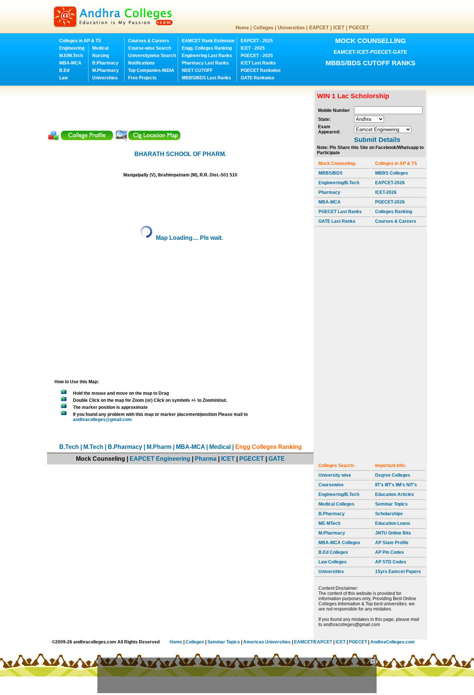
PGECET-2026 (390, 202)
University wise (334, 475)
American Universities (267, 642)
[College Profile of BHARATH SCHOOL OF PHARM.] (80, 139)
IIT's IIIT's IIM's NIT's (396, 484)
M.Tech (93, 447)
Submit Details (377, 139)
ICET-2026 (386, 192)
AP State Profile (391, 542)
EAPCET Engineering (160, 459)
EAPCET (319, 27)
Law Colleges (332, 562)
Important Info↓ (391, 465)
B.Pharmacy (105, 63)
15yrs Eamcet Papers (398, 571)
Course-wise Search (149, 48)
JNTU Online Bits (393, 533)
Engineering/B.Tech (338, 182)
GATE (276, 459)
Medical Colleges (336, 504)
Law (63, 77)
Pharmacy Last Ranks (205, 63)
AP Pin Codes (389, 552)
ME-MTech (329, 523)
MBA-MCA (70, 63)
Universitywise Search (152, 55)
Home (242, 27)
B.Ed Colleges (333, 552)
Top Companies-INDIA (151, 70)
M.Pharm (159, 447)
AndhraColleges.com (392, 642)
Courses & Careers (148, 40)
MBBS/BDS (330, 173)
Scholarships (389, 513)
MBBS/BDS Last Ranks (206, 77)
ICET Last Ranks (258, 63)
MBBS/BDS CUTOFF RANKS (370, 63)
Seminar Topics (391, 504)
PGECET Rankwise (261, 70)
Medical (100, 48)
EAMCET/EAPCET (313, 642)
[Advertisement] (182, 105)
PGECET (359, 27)
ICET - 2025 (253, 48)
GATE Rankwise (257, 77)
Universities (291, 27)
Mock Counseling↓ (337, 163)
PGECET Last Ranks (340, 211)
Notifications (141, 63)
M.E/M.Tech (71, 55)
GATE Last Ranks (337, 221)
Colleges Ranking (393, 211)
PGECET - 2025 (257, 55)
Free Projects (142, 77)
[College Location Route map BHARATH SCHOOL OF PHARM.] (147, 139)
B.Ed (64, 70)
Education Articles (394, 494)
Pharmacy (329, 192)
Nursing (100, 55)
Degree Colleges (392, 475)
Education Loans (392, 523)
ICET (338, 27)
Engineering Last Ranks (207, 55)
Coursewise (331, 484)
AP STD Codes (390, 562)
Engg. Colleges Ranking (207, 48)
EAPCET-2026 (390, 182)
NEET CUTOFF (197, 70)
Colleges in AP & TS (80, 40)
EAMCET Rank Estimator (208, 40)
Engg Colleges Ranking (268, 447)
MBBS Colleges (391, 173)
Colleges (263, 27)
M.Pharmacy (105, 70)
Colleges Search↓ (337, 465)
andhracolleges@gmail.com (102, 419)
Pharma (206, 459)
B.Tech (69, 447)
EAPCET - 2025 (257, 40)
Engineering (71, 48)
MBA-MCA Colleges (339, 542)
